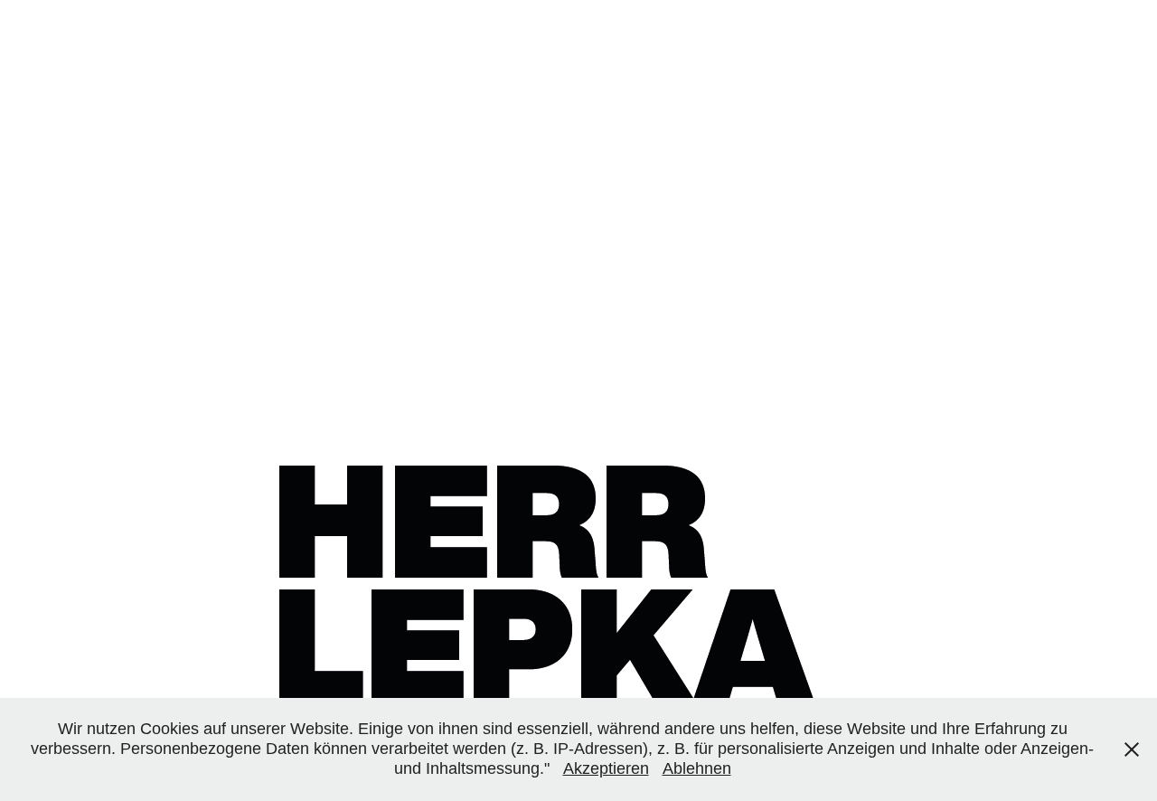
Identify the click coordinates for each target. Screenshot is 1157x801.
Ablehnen (697, 768)
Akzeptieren (606, 768)
